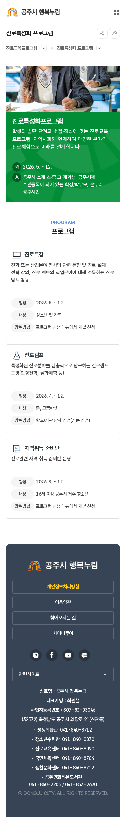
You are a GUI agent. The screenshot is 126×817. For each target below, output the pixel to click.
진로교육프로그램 (21, 48)
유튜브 (68, 655)
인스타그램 (36, 655)
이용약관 (63, 602)
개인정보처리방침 (63, 587)
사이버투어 (63, 633)
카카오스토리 (84, 655)
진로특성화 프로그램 (75, 48)
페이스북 (52, 655)
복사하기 (114, 33)
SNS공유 (102, 33)
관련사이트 (29, 674)
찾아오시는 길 (63, 618)
